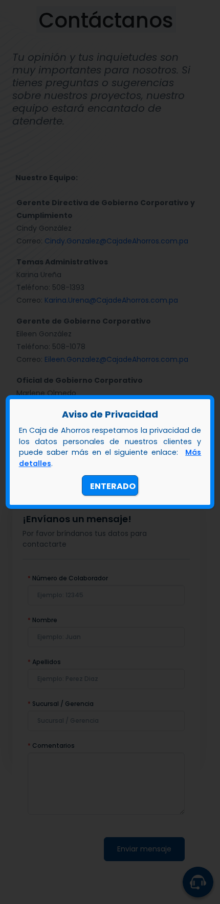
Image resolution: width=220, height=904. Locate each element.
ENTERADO (113, 486)
